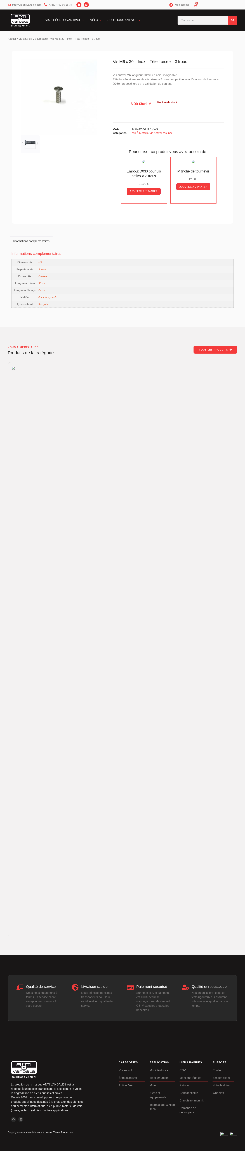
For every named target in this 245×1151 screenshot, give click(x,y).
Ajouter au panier (144, 191)
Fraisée (42, 276)
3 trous (42, 269)
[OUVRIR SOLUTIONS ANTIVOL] (139, 20)
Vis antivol (24, 38)
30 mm (42, 283)
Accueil (12, 38)
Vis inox (168, 132)
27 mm (42, 290)
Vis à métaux (40, 38)
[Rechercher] (232, 20)
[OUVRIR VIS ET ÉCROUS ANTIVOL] (83, 20)
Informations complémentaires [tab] (31, 241)
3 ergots (43, 304)
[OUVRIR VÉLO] (100, 20)
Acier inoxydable (47, 297)
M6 (40, 262)
